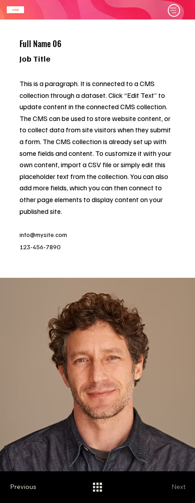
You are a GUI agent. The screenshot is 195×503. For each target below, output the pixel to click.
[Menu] (174, 10)
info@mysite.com (43, 234)
